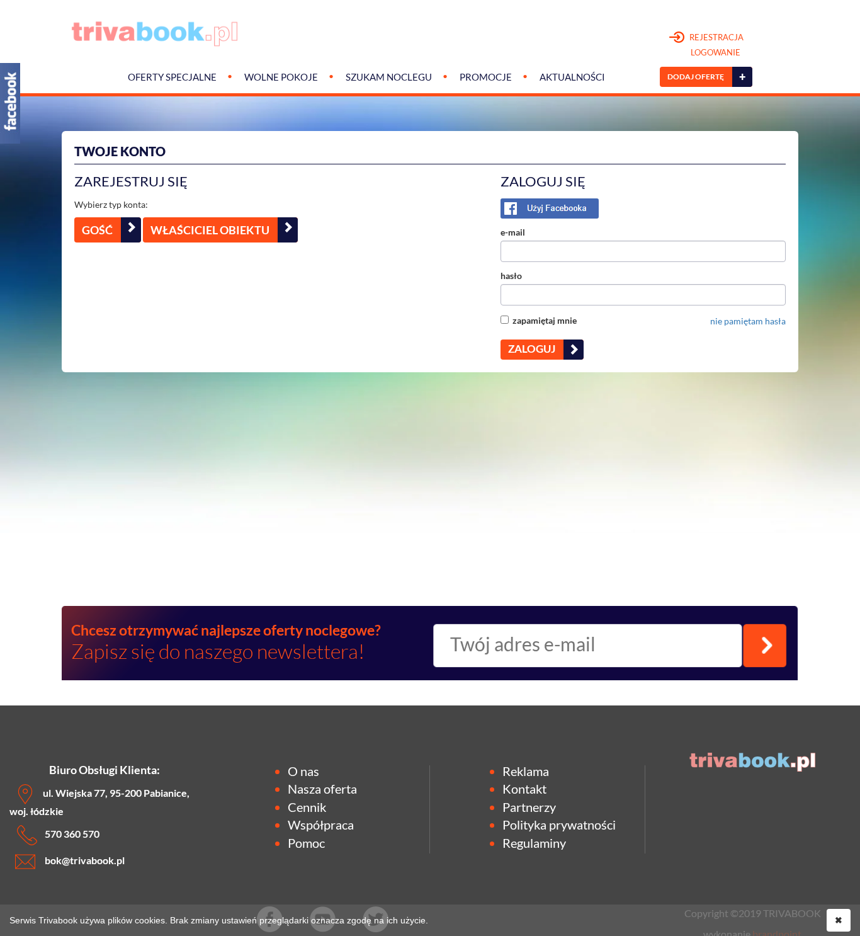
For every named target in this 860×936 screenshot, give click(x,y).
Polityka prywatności (559, 824)
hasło (511, 275)
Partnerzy (529, 806)
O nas (303, 771)
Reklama (525, 771)
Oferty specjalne (172, 77)
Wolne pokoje (281, 77)
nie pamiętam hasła (748, 321)
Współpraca (321, 824)
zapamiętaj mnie (543, 320)
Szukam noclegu (389, 77)
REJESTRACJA (715, 44)
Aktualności (572, 77)
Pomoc (306, 842)
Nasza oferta (322, 788)
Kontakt (524, 788)
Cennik (307, 806)
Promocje (486, 77)
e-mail (513, 232)
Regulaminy (534, 842)
